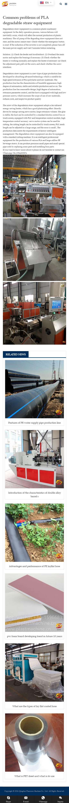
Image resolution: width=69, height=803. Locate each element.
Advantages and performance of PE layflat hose (34, 566)
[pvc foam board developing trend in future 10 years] (34, 603)
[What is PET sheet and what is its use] (34, 742)
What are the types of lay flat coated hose (35, 706)
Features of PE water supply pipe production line (34, 422)
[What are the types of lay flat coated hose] (34, 672)
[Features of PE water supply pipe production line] (34, 389)
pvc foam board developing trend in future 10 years (34, 636)
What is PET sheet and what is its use (34, 776)
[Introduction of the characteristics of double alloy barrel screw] (34, 459)
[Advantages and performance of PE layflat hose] (34, 533)
